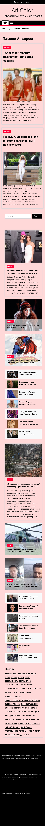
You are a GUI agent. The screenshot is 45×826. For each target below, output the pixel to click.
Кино (18, 719)
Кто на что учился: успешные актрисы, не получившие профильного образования (28, 423)
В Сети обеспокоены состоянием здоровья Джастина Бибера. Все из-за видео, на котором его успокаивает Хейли (22, 272)
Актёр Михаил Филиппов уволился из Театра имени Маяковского (28, 597)
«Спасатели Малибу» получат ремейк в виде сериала (18, 56)
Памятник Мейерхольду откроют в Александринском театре (28, 617)
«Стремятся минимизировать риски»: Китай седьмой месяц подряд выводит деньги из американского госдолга (28, 637)
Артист (21, 677)
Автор (33, 673)
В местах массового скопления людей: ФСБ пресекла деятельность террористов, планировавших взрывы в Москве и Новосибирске (29, 657)
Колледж (26, 719)
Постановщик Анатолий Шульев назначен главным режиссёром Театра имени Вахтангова (28, 607)
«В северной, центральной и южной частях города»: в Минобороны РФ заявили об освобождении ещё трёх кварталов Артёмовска (23, 485)
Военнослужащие (29, 704)
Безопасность (11, 681)
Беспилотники (11, 685)
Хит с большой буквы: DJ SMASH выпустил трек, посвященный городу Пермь (23, 361)
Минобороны (11, 723)
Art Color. (23, 10)
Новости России (12, 727)
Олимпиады (26, 727)
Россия (31, 731)
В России (32, 689)
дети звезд (10, 735)
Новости (36, 723)
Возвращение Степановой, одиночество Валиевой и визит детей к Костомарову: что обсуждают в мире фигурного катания (28, 647)
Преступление (11, 731)
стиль (27, 735)
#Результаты (24, 673)
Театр (9, 480)
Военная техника (12, 704)
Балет (27, 677)
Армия (14, 677)
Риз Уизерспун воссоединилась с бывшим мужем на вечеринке (26, 433)
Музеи (28, 723)
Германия (9, 712)
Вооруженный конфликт (16, 708)
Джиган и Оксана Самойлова (22, 716)
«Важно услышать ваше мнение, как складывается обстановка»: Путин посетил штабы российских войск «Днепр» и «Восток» (21, 550)
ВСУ (39, 689)
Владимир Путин (23, 692)
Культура (35, 719)
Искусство (10, 719)
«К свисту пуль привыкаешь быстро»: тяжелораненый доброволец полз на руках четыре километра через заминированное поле (22, 585)
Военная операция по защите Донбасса (22, 700)
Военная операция (13, 696)
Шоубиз (7, 47)
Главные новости (22, 712)
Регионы (23, 731)
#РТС (15, 673)
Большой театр (26, 685)
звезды (19, 735)
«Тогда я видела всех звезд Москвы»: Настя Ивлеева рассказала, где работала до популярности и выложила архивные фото (27, 413)
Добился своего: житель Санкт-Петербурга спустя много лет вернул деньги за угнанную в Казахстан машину (29, 627)
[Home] (5, 23)
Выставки (32, 708)
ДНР (6, 716)
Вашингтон (10, 692)
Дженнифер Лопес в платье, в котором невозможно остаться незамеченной (28, 393)
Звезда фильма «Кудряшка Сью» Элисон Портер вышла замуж (23, 326)
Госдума (35, 712)
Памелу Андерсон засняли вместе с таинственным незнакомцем (20, 140)
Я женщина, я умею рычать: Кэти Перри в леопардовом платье (27, 383)
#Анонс (8, 673)
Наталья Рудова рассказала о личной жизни (27, 403)
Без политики (25, 681)
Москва (21, 723)
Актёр (7, 677)
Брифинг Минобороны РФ (16, 689)
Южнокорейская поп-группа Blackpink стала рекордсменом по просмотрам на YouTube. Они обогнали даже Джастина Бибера (29, 373)
